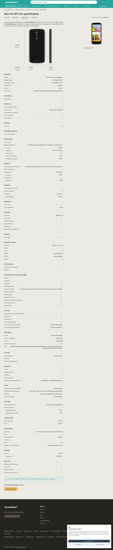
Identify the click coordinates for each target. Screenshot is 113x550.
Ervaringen (34, 17)
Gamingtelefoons (41, 537)
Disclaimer (42, 523)
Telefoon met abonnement (52, 6)
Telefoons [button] (66, 6)
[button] (103, 6)
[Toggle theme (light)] (103, 2)
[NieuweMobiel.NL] (11, 2)
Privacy (42, 518)
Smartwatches (45, 531)
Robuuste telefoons (61, 537)
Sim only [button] (76, 6)
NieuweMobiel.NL (8, 9)
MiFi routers (7, 533)
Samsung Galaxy (8, 537)
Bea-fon (29, 9)
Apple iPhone (19, 537)
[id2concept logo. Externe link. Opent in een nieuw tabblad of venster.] (69, 527)
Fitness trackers (55, 531)
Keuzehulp (87, 6)
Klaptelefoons (30, 537)
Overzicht (7, 17)
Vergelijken (15, 17)
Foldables (50, 537)
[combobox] (63, 2)
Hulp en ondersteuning (12, 516)
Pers (41, 515)
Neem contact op (10, 489)
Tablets (36, 531)
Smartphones (27, 531)
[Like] (106, 23)
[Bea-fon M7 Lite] (96, 33)
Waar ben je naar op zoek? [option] (39, 2)
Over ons (42, 509)
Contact (42, 512)
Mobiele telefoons (20, 9)
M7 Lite (36, 9)
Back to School (36, 6)
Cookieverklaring (44, 520)
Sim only (19, 531)
